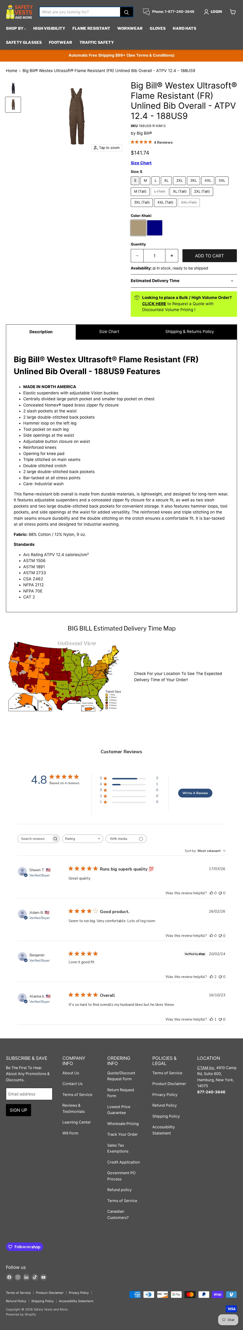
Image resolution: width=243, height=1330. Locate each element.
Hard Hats (184, 28)
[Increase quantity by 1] (171, 256)
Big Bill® (144, 133)
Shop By (15, 28)
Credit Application (123, 1162)
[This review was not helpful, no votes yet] (220, 893)
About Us (70, 1073)
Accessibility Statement (76, 1301)
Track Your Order (122, 1134)
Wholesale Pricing (123, 1123)
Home (11, 70)
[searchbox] (34, 839)
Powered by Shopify (21, 1314)
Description (41, 331)
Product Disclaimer (169, 1083)
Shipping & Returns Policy (189, 331)
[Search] (126, 12)
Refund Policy (164, 1105)
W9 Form (70, 1133)
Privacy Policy (165, 1094)
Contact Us (72, 1083)
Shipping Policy (166, 1116)
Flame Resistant (91, 28)
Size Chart (109, 331)
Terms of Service (77, 1094)
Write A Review (195, 793)
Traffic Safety (96, 42)
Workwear (130, 28)
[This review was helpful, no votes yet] (211, 893)
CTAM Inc (205, 1068)
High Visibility (49, 28)
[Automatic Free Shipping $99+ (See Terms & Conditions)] (121, 55)
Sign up (18, 1110)
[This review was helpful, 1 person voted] (211, 1019)
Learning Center (76, 1122)
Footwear (60, 42)
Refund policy (119, 1190)
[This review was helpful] (211, 976)
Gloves (158, 28)
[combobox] (82, 839)
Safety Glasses (24, 42)
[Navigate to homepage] (19, 12)
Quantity (138, 244)
